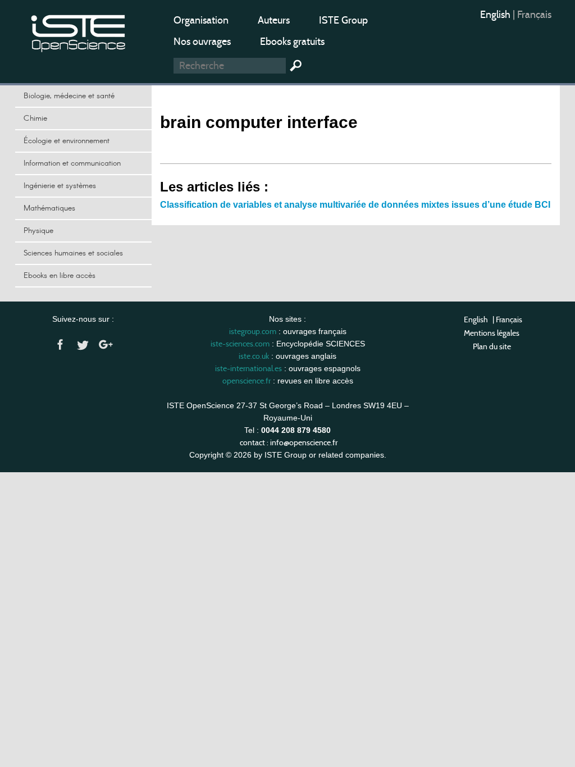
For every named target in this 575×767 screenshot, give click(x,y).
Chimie (35, 118)
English (496, 14)
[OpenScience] (79, 31)
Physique (38, 230)
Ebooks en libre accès (59, 275)
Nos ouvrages (202, 41)
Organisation (201, 20)
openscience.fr (246, 381)
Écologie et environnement (66, 141)
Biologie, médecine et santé (69, 96)
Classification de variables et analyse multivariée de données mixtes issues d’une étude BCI (355, 204)
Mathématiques (49, 208)
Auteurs (274, 20)
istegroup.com (252, 331)
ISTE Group (343, 20)
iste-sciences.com (240, 344)
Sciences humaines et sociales (73, 253)
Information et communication (72, 163)
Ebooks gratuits (292, 41)
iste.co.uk (254, 356)
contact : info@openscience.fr (288, 442)
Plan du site (492, 346)
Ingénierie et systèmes (60, 185)
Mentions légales (491, 333)
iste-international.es (248, 368)
